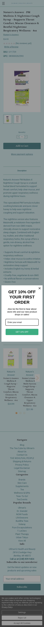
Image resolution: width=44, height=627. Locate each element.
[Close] (40, 288)
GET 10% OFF (22, 332)
